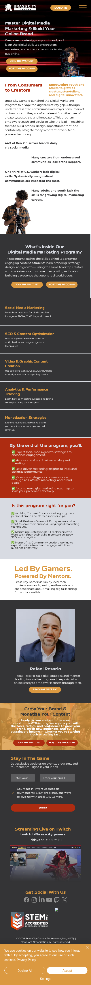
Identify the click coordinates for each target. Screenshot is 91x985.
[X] (64, 899)
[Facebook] (26, 899)
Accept (67, 970)
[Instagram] (34, 899)
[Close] (85, 950)
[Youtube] (49, 899)
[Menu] (83, 8)
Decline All (24, 970)
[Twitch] (56, 899)
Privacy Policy (26, 959)
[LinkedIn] (41, 899)
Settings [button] (45, 978)
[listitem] (45, 312)
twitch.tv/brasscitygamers (42, 834)
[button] (60, 8)
